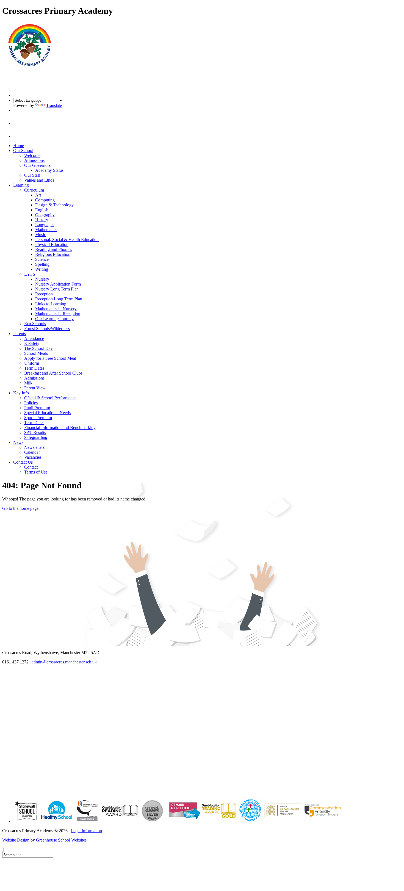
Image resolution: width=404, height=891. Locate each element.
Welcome (32, 155)
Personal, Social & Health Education (67, 239)
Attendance (34, 338)
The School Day (38, 348)
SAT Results (35, 432)
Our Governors (37, 165)
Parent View (35, 388)
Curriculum (34, 190)
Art (38, 195)
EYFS (29, 274)
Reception (44, 294)
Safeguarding (35, 437)
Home (18, 145)
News (18, 442)
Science (42, 259)
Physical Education (51, 244)
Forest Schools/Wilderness (47, 328)
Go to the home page (20, 508)
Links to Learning (50, 303)
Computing (45, 200)
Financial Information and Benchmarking (60, 427)
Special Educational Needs (47, 412)
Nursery (42, 279)
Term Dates (34, 368)
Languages (44, 224)
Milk (28, 383)
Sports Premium (38, 417)
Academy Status (49, 170)
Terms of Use (36, 472)
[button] (19, 123)
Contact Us (23, 462)
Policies (31, 402)
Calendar (32, 452)
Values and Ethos (39, 180)
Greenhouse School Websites (61, 840)
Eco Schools (35, 323)
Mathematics (46, 229)
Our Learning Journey (54, 318)
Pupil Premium (37, 407)
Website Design (15, 840)
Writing (41, 269)
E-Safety (31, 343)
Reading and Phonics (53, 249)
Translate (54, 105)
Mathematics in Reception (57, 313)
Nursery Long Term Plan (57, 289)
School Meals (36, 353)
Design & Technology (54, 205)
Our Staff (32, 175)
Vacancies (32, 457)
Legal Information (86, 830)
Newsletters (34, 447)
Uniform (31, 363)
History (41, 219)
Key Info (21, 393)
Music (40, 234)
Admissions (34, 160)
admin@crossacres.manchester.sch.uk (64, 662)
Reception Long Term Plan (58, 299)
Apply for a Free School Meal (50, 358)
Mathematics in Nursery (56, 308)
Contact (31, 467)
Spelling (42, 264)
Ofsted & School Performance (50, 397)
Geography (45, 214)
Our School (23, 150)
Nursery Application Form (58, 284)
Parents (19, 333)
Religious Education (52, 254)
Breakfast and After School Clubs (53, 373)
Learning (21, 185)
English (41, 209)
